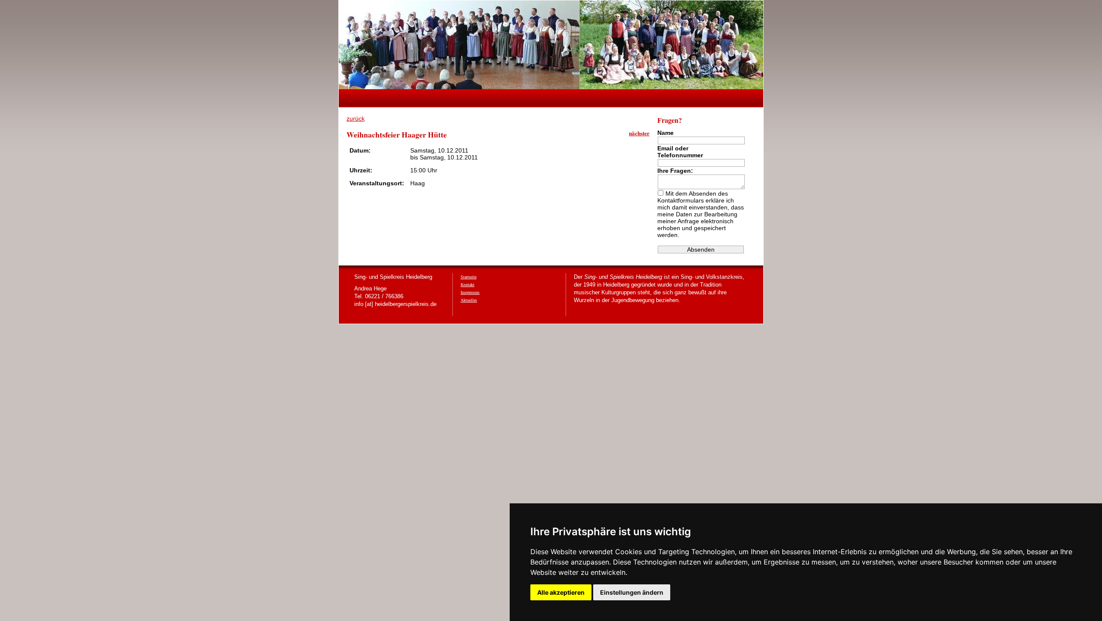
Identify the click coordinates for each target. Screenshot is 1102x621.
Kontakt (467, 284)
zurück (356, 118)
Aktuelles (469, 300)
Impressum (470, 292)
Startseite (469, 277)
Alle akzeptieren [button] (561, 592)
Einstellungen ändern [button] (631, 592)
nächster (639, 133)
